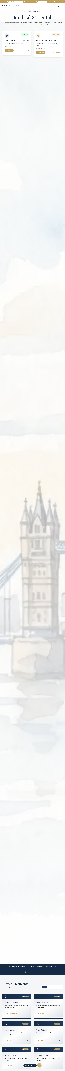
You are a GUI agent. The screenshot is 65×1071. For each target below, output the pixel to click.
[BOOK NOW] (39, 1065)
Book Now (9, 50)
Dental (59, 987)
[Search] (58, 6)
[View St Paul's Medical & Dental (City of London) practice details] (48, 44)
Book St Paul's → (41, 1)
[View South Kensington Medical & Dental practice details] (16, 43)
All (44, 987)
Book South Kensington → (15, 1)
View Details (23, 50)
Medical (51, 987)
